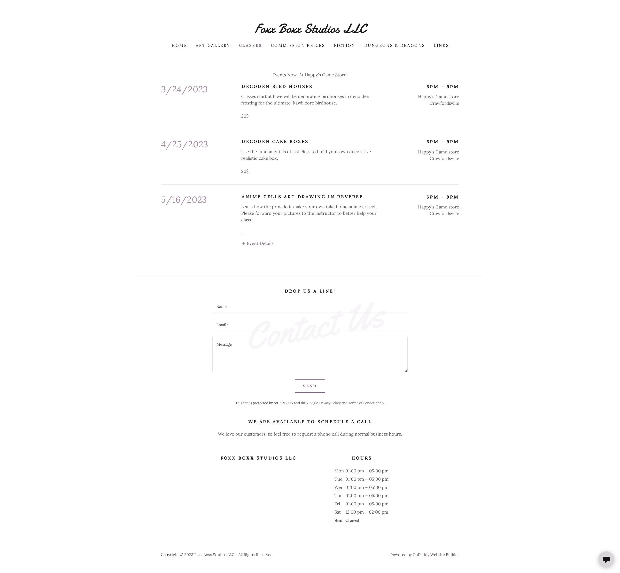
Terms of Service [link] (361, 403)
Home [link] (179, 45)
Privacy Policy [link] (330, 403)
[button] (257, 243)
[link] (310, 31)
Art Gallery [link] (213, 45)
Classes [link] (250, 45)
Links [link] (441, 45)
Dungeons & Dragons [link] (394, 45)
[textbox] (309, 306)
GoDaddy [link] (421, 554)
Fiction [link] (345, 45)
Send (310, 385)
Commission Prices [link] (298, 45)
